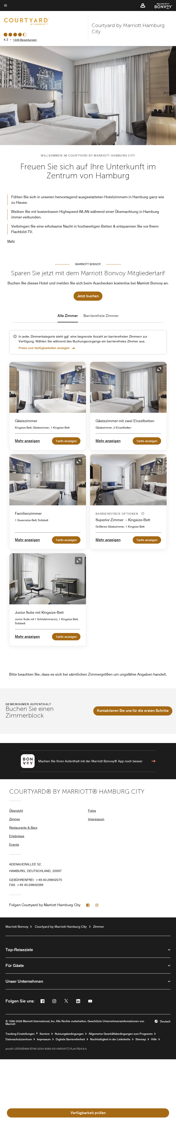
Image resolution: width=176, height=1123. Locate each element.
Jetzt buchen (88, 296)
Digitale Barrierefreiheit (70, 1039)
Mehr (11, 241)
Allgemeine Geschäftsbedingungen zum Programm (121, 1033)
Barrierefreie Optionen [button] (117, 513)
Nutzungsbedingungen (69, 1033)
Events (14, 844)
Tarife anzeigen (66, 441)
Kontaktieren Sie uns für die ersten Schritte (133, 710)
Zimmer (14, 819)
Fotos (92, 810)
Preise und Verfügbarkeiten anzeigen (44, 348)
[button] (142, 5)
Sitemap (140, 1039)
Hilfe (154, 1039)
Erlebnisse (16, 836)
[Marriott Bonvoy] (160, 5)
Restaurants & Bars (23, 827)
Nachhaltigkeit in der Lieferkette (110, 1039)
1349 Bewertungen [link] (25, 39)
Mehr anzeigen (27, 441)
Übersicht (16, 810)
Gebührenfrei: (35, 880)
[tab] (68, 316)
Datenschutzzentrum (19, 1039)
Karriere (45, 1033)
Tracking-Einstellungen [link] (20, 1033)
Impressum (96, 819)
